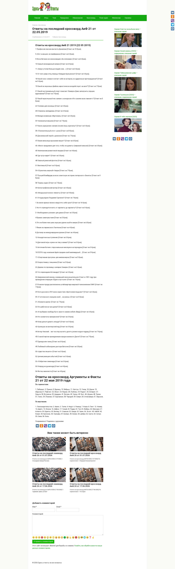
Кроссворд (91, 18)
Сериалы (128, 18)
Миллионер (116, 18)
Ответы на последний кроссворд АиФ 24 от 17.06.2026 (85, 485)
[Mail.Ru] (173, 29)
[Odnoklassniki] (173, 17)
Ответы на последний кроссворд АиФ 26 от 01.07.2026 (85, 454)
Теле (54, 18)
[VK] (173, 13)
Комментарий (37, 514)
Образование (78, 18)
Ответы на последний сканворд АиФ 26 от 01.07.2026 (47, 454)
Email (58, 507)
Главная (37, 18)
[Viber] (173, 21)
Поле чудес (103, 18)
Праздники (64, 18)
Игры (46, 18)
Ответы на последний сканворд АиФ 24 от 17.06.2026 (47, 485)
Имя (34, 507)
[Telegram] (173, 25)
